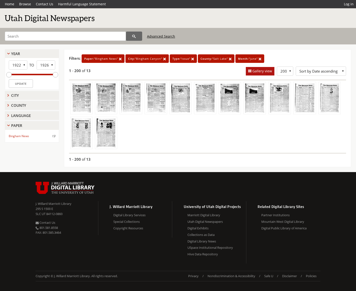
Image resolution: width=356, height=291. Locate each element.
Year (15, 53)
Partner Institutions (275, 215)
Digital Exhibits (198, 228)
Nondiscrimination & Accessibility (231, 276)
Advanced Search (161, 36)
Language (21, 115)
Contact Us (44, 4)
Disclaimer (289, 276)
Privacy (193, 276)
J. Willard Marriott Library (53, 203)
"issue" (181, 58)
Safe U (268, 276)
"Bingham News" (101, 58)
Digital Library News (201, 241)
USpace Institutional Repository (210, 247)
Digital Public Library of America (284, 228)
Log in (349, 4)
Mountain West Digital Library (282, 221)
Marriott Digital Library (203, 215)
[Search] (134, 36)
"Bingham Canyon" (145, 58)
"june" (248, 58)
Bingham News (19, 136)
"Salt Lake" (215, 58)
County (18, 105)
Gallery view (261, 71)
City (15, 95)
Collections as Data (201, 235)
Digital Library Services (129, 215)
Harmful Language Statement (82, 4)
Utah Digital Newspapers (205, 221)
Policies (311, 276)
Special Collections (126, 221)
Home (9, 4)
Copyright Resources (128, 228)
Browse (25, 4)
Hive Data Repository (202, 254)
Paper (16, 125)
